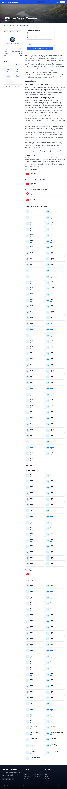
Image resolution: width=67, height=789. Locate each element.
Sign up (62, 2)
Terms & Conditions (38, 774)
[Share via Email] (13, 31)
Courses (41, 2)
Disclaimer (26, 778)
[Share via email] (13, 779)
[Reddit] (9, 779)
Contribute (36, 771)
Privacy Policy (27, 776)
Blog (52, 2)
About (25, 771)
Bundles (48, 2)
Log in (57, 2)
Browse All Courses (49, 771)
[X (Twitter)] (3, 779)
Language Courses (10, 25)
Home (35, 2)
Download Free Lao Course (41, 48)
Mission (25, 774)
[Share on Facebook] (7, 31)
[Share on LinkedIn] (10, 31)
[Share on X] (4, 31)
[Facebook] (6, 779)
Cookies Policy (37, 776)
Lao (17, 25)
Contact (47, 778)
